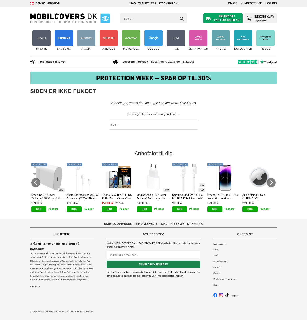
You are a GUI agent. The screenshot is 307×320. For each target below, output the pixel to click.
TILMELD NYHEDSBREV (153, 264)
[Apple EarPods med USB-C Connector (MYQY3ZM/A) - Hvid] (83, 177)
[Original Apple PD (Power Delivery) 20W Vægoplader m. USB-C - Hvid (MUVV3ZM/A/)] (153, 177)
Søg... (216, 285)
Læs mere (35, 286)
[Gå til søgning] (182, 19)
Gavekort (217, 267)
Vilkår (216, 255)
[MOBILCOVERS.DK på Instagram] (221, 296)
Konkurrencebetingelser (224, 279)
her (181, 276)
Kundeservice (251, 3)
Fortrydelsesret (220, 261)
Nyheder (62, 234)
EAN (215, 250)
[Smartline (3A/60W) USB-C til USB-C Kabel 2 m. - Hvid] (188, 177)
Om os (232, 3)
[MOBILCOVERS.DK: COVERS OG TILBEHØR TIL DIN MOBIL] (63, 18)
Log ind (271, 3)
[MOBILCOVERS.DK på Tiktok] (227, 296)
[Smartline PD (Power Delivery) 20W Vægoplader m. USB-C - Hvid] (48, 177)
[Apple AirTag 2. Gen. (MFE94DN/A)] (259, 177)
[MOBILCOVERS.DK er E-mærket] (105, 18)
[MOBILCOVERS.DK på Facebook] (215, 296)
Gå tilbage (134, 114)
